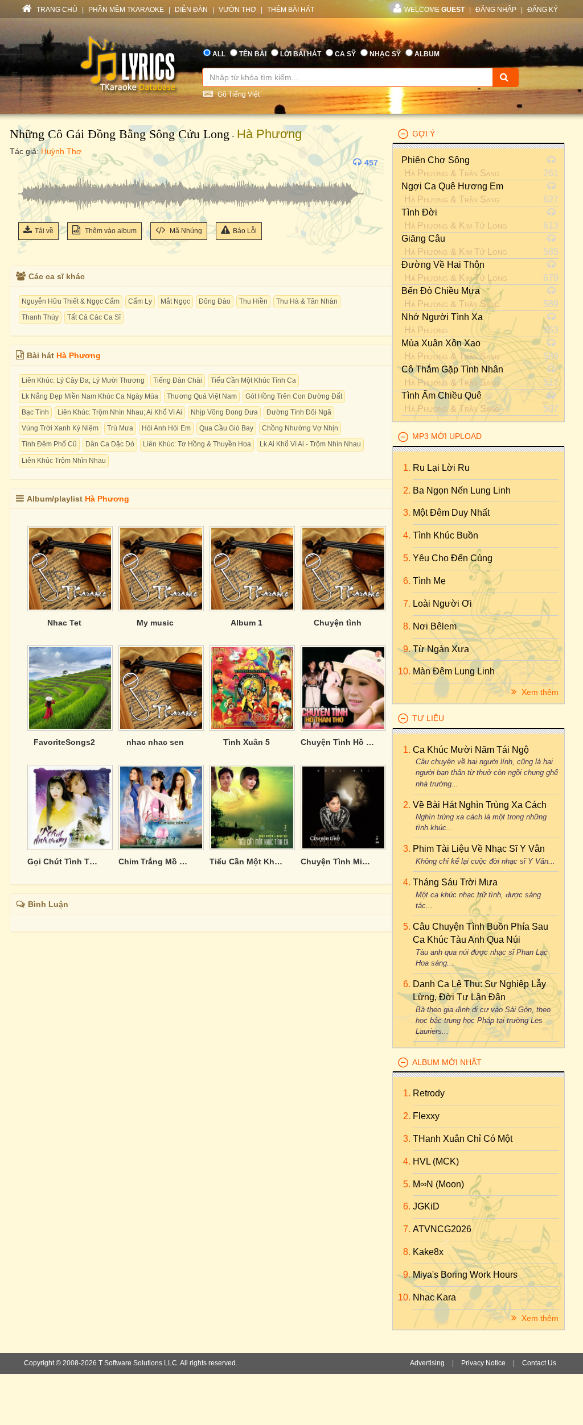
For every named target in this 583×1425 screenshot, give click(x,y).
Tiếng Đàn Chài (177, 380)
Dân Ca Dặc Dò (109, 444)
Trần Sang (479, 173)
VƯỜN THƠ (237, 10)
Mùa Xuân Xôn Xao (441, 343)
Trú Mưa (120, 428)
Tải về (44, 231)
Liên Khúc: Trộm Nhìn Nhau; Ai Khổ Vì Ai (120, 412)
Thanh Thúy (40, 317)
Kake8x (428, 1252)
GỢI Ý (423, 133)
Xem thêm (539, 692)
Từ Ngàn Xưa (441, 649)
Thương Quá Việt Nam (202, 396)
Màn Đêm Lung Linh (454, 671)
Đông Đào (215, 301)
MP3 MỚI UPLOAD (447, 436)
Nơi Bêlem (435, 626)
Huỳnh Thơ (61, 151)
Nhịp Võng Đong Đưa (224, 412)
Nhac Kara (434, 1297)
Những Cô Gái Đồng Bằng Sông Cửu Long (119, 134)
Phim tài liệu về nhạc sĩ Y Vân (479, 849)
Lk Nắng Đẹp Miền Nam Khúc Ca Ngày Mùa (90, 396)
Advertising (427, 1363)
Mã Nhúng (185, 231)
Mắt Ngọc (175, 301)
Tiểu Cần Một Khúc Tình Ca (253, 380)
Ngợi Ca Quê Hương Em (452, 186)
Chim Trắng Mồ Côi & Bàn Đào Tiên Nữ (155, 861)
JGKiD (426, 1206)
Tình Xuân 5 (246, 742)
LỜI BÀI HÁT (300, 54)
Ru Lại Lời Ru (441, 468)
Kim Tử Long (483, 225)
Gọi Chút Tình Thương (64, 861)
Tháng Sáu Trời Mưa (455, 882)
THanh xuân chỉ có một (462, 1139)
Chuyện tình (338, 622)
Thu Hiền (253, 301)
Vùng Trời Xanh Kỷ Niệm (60, 428)
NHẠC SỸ (385, 54)
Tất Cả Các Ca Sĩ (94, 317)
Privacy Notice (483, 1363)
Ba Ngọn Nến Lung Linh (462, 490)
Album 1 (246, 622)
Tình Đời (419, 212)
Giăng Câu (423, 238)
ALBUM (427, 54)
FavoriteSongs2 (64, 742)
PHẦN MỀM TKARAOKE (126, 10)
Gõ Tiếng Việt (238, 94)
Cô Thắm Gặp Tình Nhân (452, 369)
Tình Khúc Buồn (445, 535)
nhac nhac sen (155, 742)
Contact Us (539, 1363)
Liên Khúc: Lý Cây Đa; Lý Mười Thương (83, 380)
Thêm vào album (110, 231)
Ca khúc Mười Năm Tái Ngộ (471, 750)
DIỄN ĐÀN (191, 10)
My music (155, 622)
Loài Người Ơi (442, 603)
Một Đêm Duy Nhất (451, 512)
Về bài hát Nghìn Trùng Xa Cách (480, 805)
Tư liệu (428, 718)
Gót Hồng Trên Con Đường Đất (293, 396)
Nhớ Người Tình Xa (442, 317)
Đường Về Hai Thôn (443, 265)
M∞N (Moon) (438, 1184)
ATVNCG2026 (442, 1229)
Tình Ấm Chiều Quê (441, 395)
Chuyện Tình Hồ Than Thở (338, 742)
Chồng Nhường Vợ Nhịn (300, 428)
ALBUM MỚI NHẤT (447, 1062)
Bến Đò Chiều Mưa (440, 291)
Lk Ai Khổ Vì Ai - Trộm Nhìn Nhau (310, 444)
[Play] (29, 162)
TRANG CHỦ (56, 10)
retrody (429, 1093)
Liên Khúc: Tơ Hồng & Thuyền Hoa (197, 444)
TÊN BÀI (252, 54)
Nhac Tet (64, 622)
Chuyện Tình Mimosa (338, 861)
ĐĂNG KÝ (542, 10)
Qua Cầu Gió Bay (226, 428)
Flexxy (426, 1116)
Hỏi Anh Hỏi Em (166, 428)
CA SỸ (345, 54)
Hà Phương (269, 134)
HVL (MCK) (436, 1161)
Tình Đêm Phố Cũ (49, 444)
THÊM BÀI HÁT (290, 10)
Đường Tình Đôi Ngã (298, 412)
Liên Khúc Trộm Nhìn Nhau (64, 461)
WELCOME (434, 10)
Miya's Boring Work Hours (465, 1274)
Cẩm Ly (140, 301)
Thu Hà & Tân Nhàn (307, 301)
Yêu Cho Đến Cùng (452, 558)
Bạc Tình (35, 412)
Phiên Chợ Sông (435, 160)
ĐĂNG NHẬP (495, 10)
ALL (218, 54)
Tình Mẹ (429, 581)
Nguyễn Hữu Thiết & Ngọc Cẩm (71, 301)
